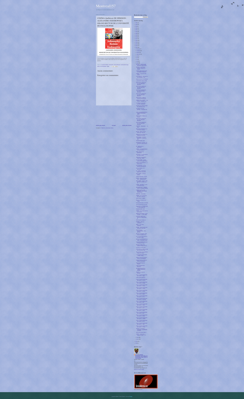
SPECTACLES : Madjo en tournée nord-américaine (141, 98)
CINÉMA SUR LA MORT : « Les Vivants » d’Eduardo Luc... (142, 101)
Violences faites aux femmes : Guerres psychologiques (141, 258)
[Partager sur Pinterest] (117, 66)
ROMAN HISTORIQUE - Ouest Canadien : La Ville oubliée (142, 214)
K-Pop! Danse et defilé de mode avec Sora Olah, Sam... (142, 250)
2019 (136, 35)
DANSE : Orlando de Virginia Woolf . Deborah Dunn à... (141, 179)
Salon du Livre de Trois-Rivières (142, 79)
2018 (136, 36)
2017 (136, 38)
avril (137, 61)
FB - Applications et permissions (139, 147)
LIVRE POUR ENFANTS (140, 277)
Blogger (130, 396)
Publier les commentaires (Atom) (107, 127)
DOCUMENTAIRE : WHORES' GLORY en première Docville (142, 188)
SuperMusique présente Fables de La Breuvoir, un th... (142, 106)
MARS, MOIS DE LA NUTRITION (140, 152)
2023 (136, 28)
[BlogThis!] (113, 66)
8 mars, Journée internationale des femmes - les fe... (141, 296)
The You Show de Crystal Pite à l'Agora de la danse (142, 252)
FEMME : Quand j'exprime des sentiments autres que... (141, 228)
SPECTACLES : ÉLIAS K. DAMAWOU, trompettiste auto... (141, 138)
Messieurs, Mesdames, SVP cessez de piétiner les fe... (141, 234)
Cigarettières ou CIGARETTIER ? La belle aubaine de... (142, 207)
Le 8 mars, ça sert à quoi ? (141, 247)
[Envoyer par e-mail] (112, 66)
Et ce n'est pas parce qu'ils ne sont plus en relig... (141, 237)
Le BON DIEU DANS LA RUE (141, 80)
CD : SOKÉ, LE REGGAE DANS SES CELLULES (141, 171)
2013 (136, 45)
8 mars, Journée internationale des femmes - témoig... (141, 283)
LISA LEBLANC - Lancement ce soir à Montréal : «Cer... (142, 77)
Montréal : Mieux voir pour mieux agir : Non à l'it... (141, 132)
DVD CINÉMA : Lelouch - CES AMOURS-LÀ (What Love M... (141, 181)
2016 (136, 40)
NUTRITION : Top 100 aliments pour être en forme (142, 155)
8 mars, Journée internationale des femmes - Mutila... (141, 293)
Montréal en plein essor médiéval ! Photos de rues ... (142, 245)
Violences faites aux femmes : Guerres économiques (141, 261)
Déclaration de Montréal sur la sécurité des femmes (141, 129)
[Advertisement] (113, 115)
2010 (136, 343)
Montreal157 (106, 5)
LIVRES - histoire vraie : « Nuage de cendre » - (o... (141, 335)
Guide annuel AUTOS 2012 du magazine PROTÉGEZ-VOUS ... (141, 113)
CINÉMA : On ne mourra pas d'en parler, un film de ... (141, 196)
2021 (136, 31)
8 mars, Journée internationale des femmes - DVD (141, 302)
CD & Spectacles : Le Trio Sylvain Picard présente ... (141, 166)
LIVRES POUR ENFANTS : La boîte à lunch (141, 163)
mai (137, 59)
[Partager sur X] (114, 66)
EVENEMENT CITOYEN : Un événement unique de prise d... (141, 143)
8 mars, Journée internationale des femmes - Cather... (141, 304)
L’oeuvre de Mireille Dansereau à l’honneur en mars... (141, 242)
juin (137, 57)
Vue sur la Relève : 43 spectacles (140, 169)
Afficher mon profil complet (139, 369)
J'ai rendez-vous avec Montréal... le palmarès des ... (141, 109)
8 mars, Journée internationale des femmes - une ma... (141, 280)
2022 (136, 29)
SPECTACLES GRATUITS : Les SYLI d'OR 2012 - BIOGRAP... (141, 83)
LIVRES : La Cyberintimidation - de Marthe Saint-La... (142, 149)
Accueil (114, 125)
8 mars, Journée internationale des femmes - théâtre (141, 315)
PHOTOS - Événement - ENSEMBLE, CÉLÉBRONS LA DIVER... (141, 329)
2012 (136, 47)
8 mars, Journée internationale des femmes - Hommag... (141, 299)
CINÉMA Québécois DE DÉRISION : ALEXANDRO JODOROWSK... (141, 191)
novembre (138, 50)
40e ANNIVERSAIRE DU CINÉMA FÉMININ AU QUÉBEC (140, 269)
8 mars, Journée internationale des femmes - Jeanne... (141, 288)
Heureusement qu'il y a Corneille (142, 202)
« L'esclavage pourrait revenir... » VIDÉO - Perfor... (142, 255)
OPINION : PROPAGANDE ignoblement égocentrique (141, 65)
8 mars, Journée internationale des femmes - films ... (141, 313)
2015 (136, 42)
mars (137, 62)
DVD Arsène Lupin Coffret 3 (141, 332)
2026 (136, 22)
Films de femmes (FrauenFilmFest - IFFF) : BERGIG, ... (141, 231)
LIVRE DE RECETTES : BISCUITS (140, 266)
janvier (137, 339)
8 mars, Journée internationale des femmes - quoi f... (141, 307)
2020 (136, 33)
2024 (136, 26)
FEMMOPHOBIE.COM (140, 140)
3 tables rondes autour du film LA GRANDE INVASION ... (141, 71)
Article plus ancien (127, 125)
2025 (136, 24)
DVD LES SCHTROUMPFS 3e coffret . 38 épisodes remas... (142, 240)
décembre (138, 48)
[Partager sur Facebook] (116, 66)
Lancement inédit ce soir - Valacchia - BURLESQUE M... (141, 217)
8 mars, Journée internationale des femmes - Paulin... (141, 310)
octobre (137, 52)
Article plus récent (100, 125)
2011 (136, 341)
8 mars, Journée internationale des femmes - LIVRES (141, 318)
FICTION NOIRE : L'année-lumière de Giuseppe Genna (141, 160)
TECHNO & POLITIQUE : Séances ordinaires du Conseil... (141, 68)
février (137, 337)
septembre (138, 54)
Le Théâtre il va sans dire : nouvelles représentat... (141, 103)
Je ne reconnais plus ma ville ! (141, 204)
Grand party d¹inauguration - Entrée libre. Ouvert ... (141, 158)
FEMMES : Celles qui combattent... (140, 222)
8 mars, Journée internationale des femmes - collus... (141, 324)
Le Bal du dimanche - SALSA (141, 176)
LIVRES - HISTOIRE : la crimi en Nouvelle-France (141, 185)
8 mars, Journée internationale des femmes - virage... (141, 275)
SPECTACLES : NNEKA (140, 198)
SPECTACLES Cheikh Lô (141, 220)
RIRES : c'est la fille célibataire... (140, 225)
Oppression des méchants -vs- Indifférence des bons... (141, 135)
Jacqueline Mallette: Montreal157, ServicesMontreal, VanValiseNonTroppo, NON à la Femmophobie (141, 356)
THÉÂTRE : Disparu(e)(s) (140, 193)
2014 (136, 43)
